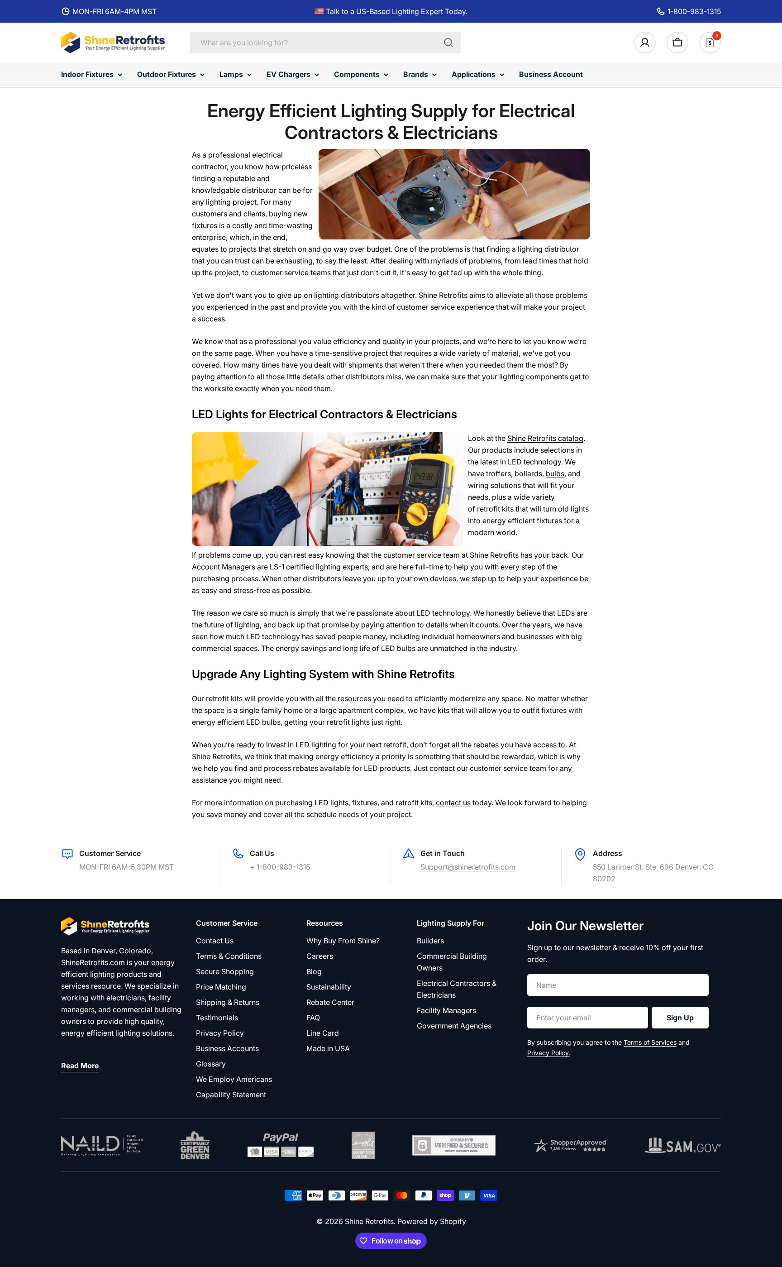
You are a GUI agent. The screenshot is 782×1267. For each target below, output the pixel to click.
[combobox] (325, 42)
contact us (453, 802)
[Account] (645, 42)
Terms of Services (650, 1042)
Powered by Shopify (431, 1221)
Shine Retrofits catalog (545, 438)
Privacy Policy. (548, 1053)
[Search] (448, 42)
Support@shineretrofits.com (467, 866)
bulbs (555, 473)
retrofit (488, 508)
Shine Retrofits (369, 1221)
